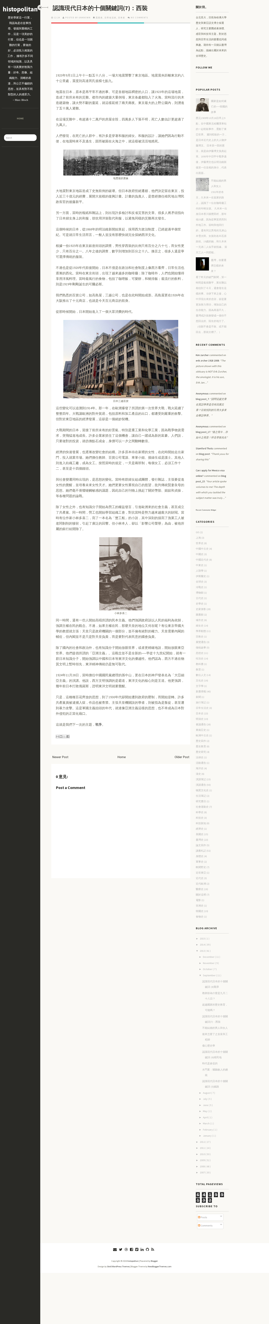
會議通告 (201, 724)
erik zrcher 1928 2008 (207, 360)
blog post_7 (202, 399)
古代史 (199, 598)
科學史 (199, 812)
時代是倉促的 (210, 1063)
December (209, 956)
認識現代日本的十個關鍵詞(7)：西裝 (100, 8)
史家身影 (201, 609)
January (207, 1135)
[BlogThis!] (61, 736)
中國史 (199, 554)
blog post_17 (203, 432)
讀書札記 (201, 850)
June (206, 1105)
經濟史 (199, 828)
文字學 (199, 686)
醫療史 (199, 889)
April (205, 1117)
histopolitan (20, 9)
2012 (203, 1142)
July (205, 1099)
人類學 (199, 570)
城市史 (199, 620)
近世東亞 (201, 872)
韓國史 (199, 911)
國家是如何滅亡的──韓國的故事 (219, 106)
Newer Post (60, 757)
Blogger (154, 1261)
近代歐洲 (201, 883)
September (209, 975)
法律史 (199, 757)
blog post (204, 454)
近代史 (199, 878)
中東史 (199, 565)
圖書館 (199, 614)
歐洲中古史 (202, 735)
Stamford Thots (204, 448)
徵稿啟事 (201, 647)
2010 (203, 1154)
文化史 (199, 680)
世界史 (199, 543)
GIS (197, 532)
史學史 (199, 603)
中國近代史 (202, 559)
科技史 (199, 817)
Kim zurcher (202, 355)
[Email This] (57, 736)
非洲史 (199, 905)
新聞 (198, 697)
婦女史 (199, 625)
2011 (203, 1148)
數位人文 (201, 675)
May (205, 1111)
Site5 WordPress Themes (118, 1266)
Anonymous (202, 393)
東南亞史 (201, 730)
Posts (203, 1217)
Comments (206, 1225)
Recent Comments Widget (206, 510)
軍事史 (199, 861)
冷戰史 (199, 587)
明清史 (199, 719)
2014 (203, 944)
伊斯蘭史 (201, 576)
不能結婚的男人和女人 (215, 1028)
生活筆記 (201, 795)
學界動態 (201, 631)
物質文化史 (202, 790)
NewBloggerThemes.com (159, 1266)
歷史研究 (201, 752)
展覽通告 (201, 642)
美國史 (199, 834)
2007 (203, 1172)
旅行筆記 (201, 702)
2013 (203, 950)
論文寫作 (201, 845)
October (208, 969)
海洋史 (199, 768)
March (206, 1123)
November (209, 963)
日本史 (121, 17)
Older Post (182, 757)
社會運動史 (202, 806)
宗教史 (199, 636)
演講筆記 (201, 779)
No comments (139, 17)
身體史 (199, 856)
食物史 (199, 916)
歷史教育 (201, 746)
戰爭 (98, 724)
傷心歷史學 (208, 1045)
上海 (198, 537)
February (208, 1129)
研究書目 (201, 801)
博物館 (199, 592)
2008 (203, 1166)
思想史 (99, 17)
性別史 (199, 658)
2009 (203, 1160)
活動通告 (201, 762)
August (207, 1092)
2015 (203, 938)
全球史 (199, 581)
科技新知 (201, 823)
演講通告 (201, 784)
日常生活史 (110, 17)
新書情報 (201, 691)
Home (20, 118)
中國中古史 (202, 548)
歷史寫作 (201, 741)
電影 (198, 900)
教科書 (199, 664)
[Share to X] (64, 736)
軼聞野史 (201, 867)
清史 (198, 773)
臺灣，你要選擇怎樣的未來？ (218, 265)
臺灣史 (199, 839)
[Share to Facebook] (68, 736)
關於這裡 (201, 894)
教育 (198, 669)
